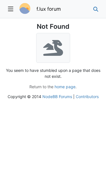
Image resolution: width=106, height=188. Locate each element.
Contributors (87, 96)
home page (65, 86)
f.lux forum (48, 9)
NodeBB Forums (57, 96)
